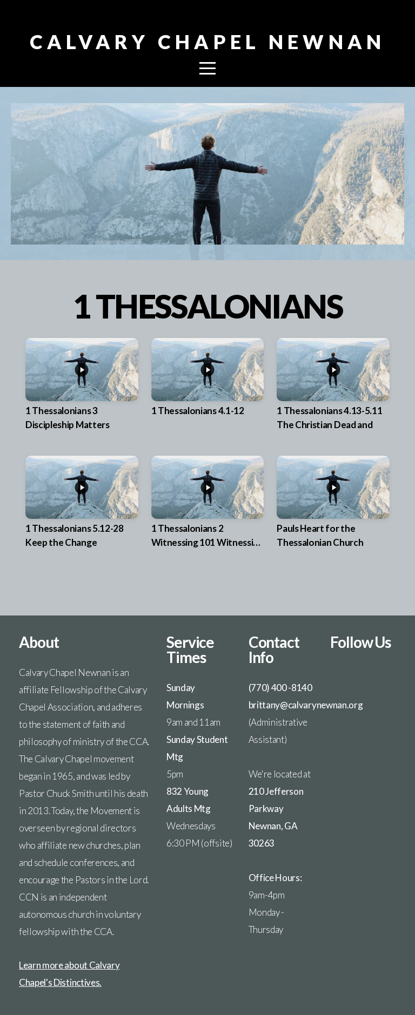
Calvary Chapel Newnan (208, 41)
